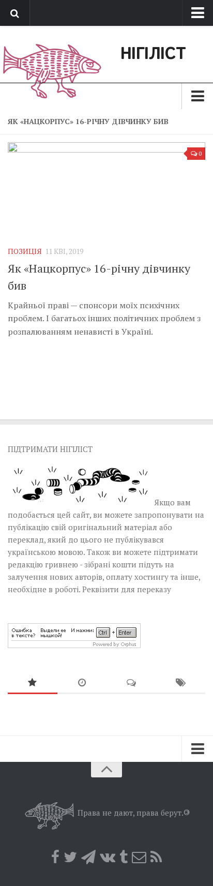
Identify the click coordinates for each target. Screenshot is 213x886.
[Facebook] (55, 857)
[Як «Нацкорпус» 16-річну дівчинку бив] (106, 189)
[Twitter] (70, 857)
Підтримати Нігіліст (50, 449)
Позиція (25, 251)
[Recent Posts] (82, 683)
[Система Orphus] (74, 645)
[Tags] (181, 683)
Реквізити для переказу (126, 589)
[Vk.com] (107, 857)
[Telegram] (88, 857)
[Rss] (156, 857)
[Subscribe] (139, 857)
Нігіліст (153, 54)
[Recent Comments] (131, 683)
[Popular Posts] (32, 683)
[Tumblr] (123, 857)
